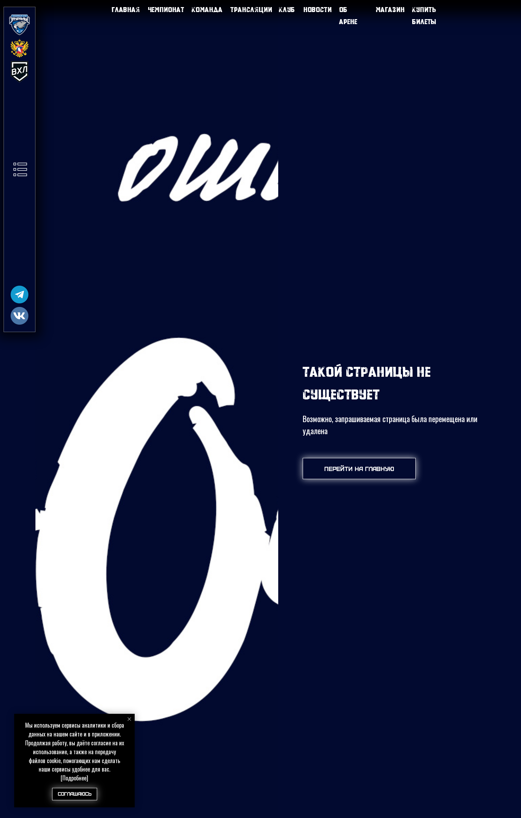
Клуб (287, 9)
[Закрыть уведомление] (129, 719)
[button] (20, 169)
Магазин (390, 9)
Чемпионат (166, 9)
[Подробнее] (74, 778)
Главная (126, 9)
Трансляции (251, 9)
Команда (207, 9)
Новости (317, 9)
